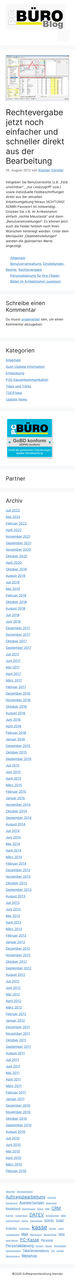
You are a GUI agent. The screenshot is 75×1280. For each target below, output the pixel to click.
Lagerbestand (12, 1234)
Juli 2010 (13, 1138)
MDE (61, 1234)
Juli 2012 (12, 981)
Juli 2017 (12, 654)
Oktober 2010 (16, 1119)
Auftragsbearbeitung (25, 1196)
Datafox (9, 1215)
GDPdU (49, 1220)
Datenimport (21, 1215)
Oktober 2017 (16, 641)
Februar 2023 (16, 523)
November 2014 (18, 805)
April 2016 (13, 726)
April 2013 (13, 922)
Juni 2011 (13, 1066)
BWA (47, 1209)
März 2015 (14, 785)
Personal (47, 1240)
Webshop (29, 1255)
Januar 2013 (15, 942)
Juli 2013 (13, 903)
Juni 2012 (13, 988)
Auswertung (12, 1203)
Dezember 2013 (18, 870)
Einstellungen (53, 264)
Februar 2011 (16, 1092)
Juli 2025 (13, 510)
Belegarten (51, 1203)
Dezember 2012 (18, 948)
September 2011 (18, 1047)
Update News (16, 399)
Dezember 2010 (18, 1105)
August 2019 (15, 576)
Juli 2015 (12, 765)
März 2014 (14, 857)
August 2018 (15, 608)
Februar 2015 (16, 792)
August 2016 (15, 713)
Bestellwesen (28, 1209)
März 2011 (14, 1086)
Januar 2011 (15, 1099)
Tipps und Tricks (18, 386)
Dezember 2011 (18, 1027)
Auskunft (51, 1197)
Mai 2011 (12, 1073)
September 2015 (18, 759)
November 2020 (18, 550)
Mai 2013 (13, 916)
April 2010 (13, 1158)
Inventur (11, 1228)
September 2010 (19, 1125)
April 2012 (13, 1001)
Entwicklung (15, 373)
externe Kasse (13, 1221)
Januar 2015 (15, 798)
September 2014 (19, 818)
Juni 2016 (13, 720)
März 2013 (14, 929)
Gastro (25, 1221)
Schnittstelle (60, 1246)
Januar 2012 (15, 1020)
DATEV (36, 1214)
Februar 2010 (16, 1171)
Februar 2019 (16, 595)
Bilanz (40, 1209)
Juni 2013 (13, 909)
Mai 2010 (13, 1151)
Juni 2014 (13, 837)
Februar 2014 (16, 863)
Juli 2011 (12, 1060)
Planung (39, 1246)
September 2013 (19, 890)
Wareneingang (13, 1256)
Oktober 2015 (16, 752)
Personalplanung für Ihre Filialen (35, 276)
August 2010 (15, 1132)
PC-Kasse (29, 1239)
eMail (63, 1215)
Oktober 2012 (16, 962)
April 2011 (13, 1079)
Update (60, 1251)
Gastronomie (36, 1221)
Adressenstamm (25, 1191)
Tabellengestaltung (36, 1250)
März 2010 (14, 1164)
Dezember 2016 (18, 693)
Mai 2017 (13, 667)
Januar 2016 (15, 739)
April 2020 (14, 563)
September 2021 (18, 543)
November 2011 (18, 1034)
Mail (24, 1234)
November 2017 (18, 635)
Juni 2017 (13, 661)
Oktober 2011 (16, 1040)
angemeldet (30, 319)
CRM (56, 1208)
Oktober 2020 (16, 556)
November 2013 (18, 877)
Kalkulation (24, 1228)
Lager (61, 1228)
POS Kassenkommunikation (27, 380)
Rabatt (48, 1246)
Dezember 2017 (18, 628)
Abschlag (10, 1191)
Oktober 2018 (16, 602)
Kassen (52, 1228)
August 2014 (15, 824)
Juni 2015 (13, 772)
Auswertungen (31, 1202)
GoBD (60, 1220)
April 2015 (13, 778)
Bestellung (13, 1208)
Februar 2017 (16, 687)
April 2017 (13, 674)
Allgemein (17, 258)
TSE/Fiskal (14, 393)
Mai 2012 (13, 994)
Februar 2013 (16, 935)
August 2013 (15, 896)
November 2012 (18, 955)
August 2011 (15, 1053)
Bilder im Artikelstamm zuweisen (35, 281)
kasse (39, 1227)
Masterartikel (50, 1234)
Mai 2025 (13, 517)
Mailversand (36, 1234)
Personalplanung (20, 1245)
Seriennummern (13, 1251)
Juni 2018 (13, 621)
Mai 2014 (13, 844)
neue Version (12, 1240)
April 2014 (13, 850)
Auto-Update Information (25, 367)
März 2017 (14, 680)
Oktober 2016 (16, 706)
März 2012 (14, 1007)
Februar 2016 (16, 733)
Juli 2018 (12, 615)
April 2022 (14, 530)
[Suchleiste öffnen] (51, 36)
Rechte (11, 270)
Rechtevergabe (30, 270)
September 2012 (18, 968)
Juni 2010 (13, 1145)
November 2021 (18, 536)
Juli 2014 (13, 831)
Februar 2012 (16, 1014)
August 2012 (15, 975)
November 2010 (18, 1112)
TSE (53, 1251)
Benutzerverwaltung (25, 264)
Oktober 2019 (16, 569)
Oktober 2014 (16, 811)
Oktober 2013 (16, 883)
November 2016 (18, 700)
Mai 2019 (13, 589)
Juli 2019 (13, 582)
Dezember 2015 (18, 746)
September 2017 (18, 648)
